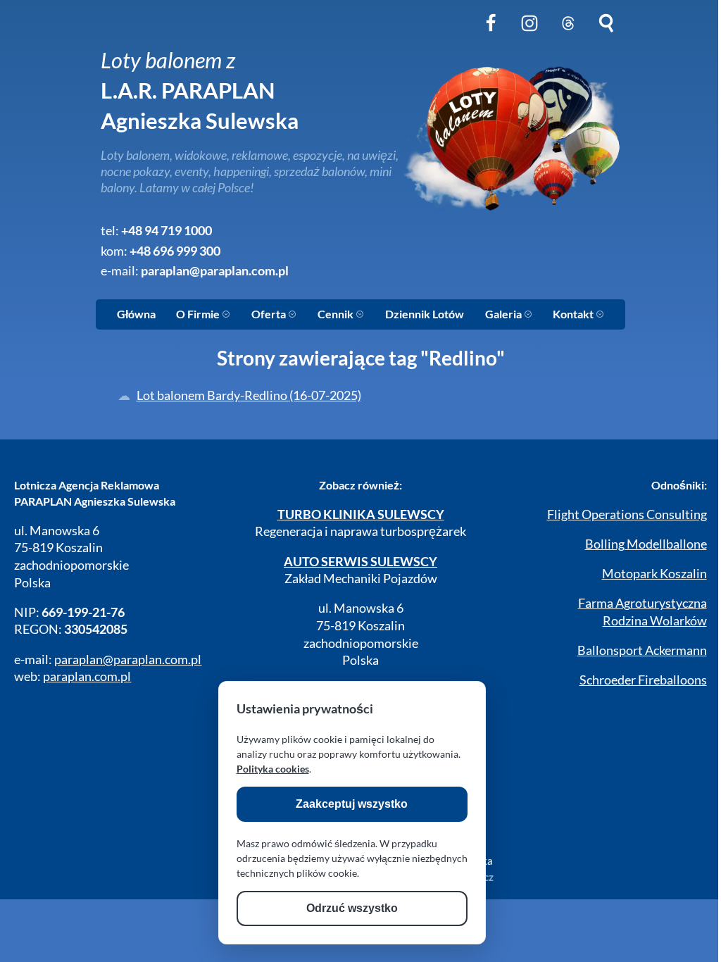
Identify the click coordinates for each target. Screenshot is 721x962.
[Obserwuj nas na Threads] (568, 34)
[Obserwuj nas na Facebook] (490, 34)
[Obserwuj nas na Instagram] (529, 34)
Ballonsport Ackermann (642, 650)
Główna (136, 313)
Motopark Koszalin (654, 573)
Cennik (337, 313)
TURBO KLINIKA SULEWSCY (360, 514)
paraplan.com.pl (87, 676)
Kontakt (574, 313)
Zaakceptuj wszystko (352, 804)
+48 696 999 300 (175, 251)
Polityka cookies (273, 769)
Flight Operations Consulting (627, 514)
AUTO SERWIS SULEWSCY (360, 561)
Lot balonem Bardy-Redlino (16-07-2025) (249, 395)
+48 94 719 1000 (166, 230)
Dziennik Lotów (424, 313)
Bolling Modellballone (646, 544)
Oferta (269, 313)
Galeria (504, 313)
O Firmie (199, 313)
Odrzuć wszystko (352, 908)
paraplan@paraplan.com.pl (215, 270)
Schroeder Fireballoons (643, 680)
